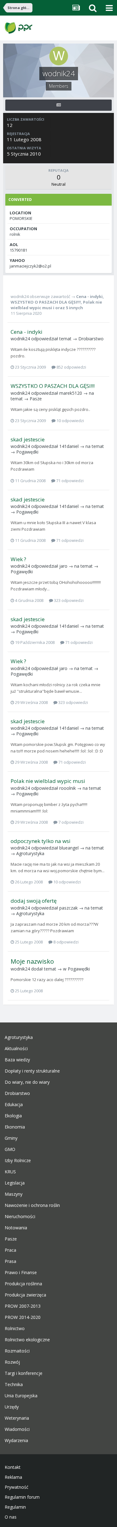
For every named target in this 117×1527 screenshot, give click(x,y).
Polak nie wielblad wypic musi (48, 780)
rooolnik (67, 788)
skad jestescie (28, 439)
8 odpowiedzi (65, 942)
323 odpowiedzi (68, 600)
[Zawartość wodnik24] (58, 105)
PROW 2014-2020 (23, 1317)
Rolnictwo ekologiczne (27, 1340)
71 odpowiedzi (69, 480)
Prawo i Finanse (21, 1272)
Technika (14, 1384)
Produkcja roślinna (23, 1284)
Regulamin (15, 1507)
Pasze (36, 399)
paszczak (68, 908)
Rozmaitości (17, 1351)
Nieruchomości (20, 1216)
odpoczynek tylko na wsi (41, 841)
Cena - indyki (89, 296)
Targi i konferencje (23, 1373)
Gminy (11, 1138)
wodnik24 (20, 296)
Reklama (13, 1477)
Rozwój (12, 1362)
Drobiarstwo (91, 339)
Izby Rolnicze (18, 1160)
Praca (10, 1250)
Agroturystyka (30, 853)
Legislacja (15, 1183)
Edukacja (14, 1104)
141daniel (69, 446)
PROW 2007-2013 (23, 1306)
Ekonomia (15, 1127)
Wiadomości (17, 1429)
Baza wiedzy (17, 1060)
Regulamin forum (22, 1497)
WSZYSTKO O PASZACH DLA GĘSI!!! (46, 302)
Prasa (10, 1261)
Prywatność (16, 1487)
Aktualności (16, 1048)
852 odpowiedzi (71, 367)
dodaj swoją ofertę (34, 900)
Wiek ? (18, 559)
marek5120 (70, 393)
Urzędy (12, 1407)
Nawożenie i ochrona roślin (32, 1205)
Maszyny (13, 1194)
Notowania (16, 1228)
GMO (10, 1149)
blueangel (69, 848)
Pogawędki (27, 452)
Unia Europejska (21, 1396)
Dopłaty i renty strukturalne (32, 1071)
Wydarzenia (16, 1440)
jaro (63, 566)
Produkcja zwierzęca (25, 1295)
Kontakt (13, 1467)
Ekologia (13, 1116)
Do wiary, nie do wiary (27, 1082)
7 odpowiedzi (70, 822)
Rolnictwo (15, 1328)
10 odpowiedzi (70, 420)
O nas (11, 1517)
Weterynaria (17, 1418)
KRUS (10, 1172)
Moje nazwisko (32, 961)
